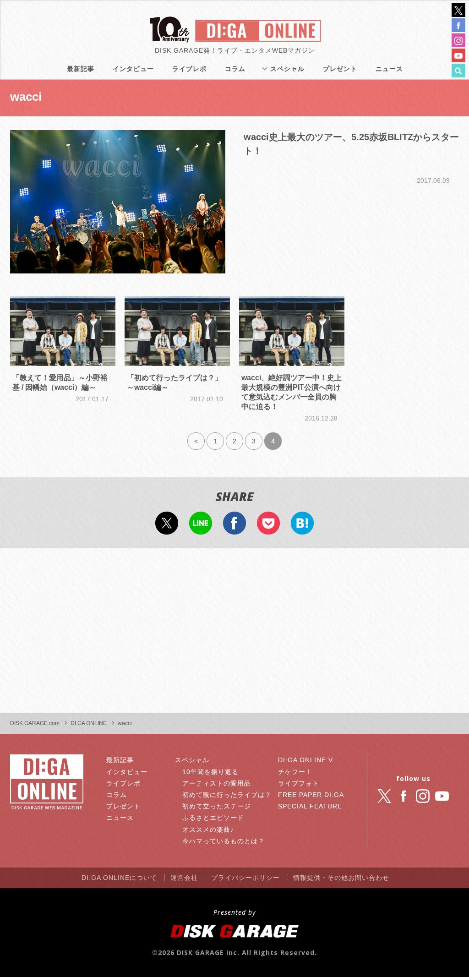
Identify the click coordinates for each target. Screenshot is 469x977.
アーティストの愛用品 (216, 783)
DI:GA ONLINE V (305, 760)
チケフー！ (295, 771)
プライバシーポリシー (245, 877)
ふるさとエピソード (213, 817)
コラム (235, 68)
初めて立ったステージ (216, 806)
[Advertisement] (234, 631)
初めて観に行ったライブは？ (227, 794)
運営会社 (184, 877)
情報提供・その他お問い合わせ (341, 877)
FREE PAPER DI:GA (311, 794)
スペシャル (287, 68)
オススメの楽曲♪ (208, 829)
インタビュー (133, 68)
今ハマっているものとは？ (223, 841)
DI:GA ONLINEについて (119, 877)
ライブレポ (189, 68)
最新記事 (80, 68)
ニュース (389, 68)
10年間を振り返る (210, 771)
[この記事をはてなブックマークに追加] (302, 528)
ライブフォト (298, 783)
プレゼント (340, 68)
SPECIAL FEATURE (310, 806)
